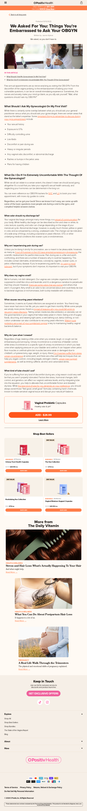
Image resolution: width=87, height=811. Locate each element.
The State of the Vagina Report (16, 730)
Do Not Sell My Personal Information (19, 791)
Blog (6, 734)
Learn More (43, 419)
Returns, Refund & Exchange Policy (47, 787)
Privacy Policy (25, 787)
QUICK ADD (23, 471)
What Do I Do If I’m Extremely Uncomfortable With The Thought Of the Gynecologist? (38, 80)
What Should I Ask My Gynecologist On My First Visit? (26, 77)
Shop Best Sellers (11, 722)
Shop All (7, 718)
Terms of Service (11, 787)
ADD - (43, 415)
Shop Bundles (9, 726)
